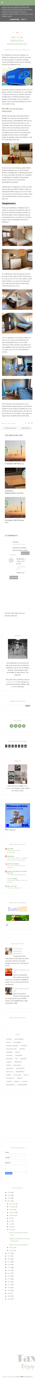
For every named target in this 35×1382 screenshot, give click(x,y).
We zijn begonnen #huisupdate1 (12, 109)
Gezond (17, 1052)
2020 (9, 1259)
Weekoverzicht (10, 1084)
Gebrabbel (9, 1052)
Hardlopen (9, 1058)
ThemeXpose (29, 1377)
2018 (9, 1265)
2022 (9, 1253)
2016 (9, 1270)
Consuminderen (18, 1039)
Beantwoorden (25, 553)
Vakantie (16, 1081)
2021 (9, 1256)
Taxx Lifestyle (10, 1078)
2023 (9, 1201)
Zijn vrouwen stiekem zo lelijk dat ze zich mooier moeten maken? (17, 859)
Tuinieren (9, 1081)
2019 (9, 1262)
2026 (9, 1192)
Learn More (14, 19)
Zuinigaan (10, 856)
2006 (9, 1296)
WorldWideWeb (22, 1084)
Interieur (9, 1062)
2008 (9, 1293)
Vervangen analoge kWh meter (16, 874)
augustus (12, 1215)
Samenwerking (20, 1071)
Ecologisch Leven (11, 1049)
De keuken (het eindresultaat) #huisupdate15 (18, 951)
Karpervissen (18, 1062)
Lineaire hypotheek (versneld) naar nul (17, 872)
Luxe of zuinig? (12, 878)
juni (10, 1221)
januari (11, 1250)
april (10, 1227)
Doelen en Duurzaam (12, 1045)
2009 (9, 1290)
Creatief (8, 1042)
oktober (11, 1209)
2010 (9, 1287)
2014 (9, 1276)
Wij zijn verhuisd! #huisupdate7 (18, 1245)
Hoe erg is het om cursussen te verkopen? (16, 866)
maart (11, 1229)
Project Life (9, 1071)
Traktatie (19, 1078)
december (12, 1204)
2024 (9, 1198)
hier (12, 686)
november (12, 1207)
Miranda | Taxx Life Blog (13, 50)
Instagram (23, 1058)
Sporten (26, 1075)
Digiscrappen (17, 1042)
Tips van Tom (11, 886)
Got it (23, 19)
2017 (9, 1267)
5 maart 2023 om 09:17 (19, 544)
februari (11, 1247)
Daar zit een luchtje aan (14, 888)
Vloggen (24, 1081)
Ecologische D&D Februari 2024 (14, 521)
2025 (9, 1195)
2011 (9, 1285)
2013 (9, 1279)
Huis (17, 32)
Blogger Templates (7, 1377)
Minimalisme (9, 1068)
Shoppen (8, 1075)
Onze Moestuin (20, 1068)
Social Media (17, 1075)
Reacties (13, 555)
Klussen (12, 423)
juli (10, 1218)
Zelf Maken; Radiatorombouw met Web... (14, 492)
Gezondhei (9, 1055)
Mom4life (10, 848)
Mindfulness (17, 1065)
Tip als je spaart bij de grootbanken (13, 851)
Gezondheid (18, 1055)
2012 (9, 1282)
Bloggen (9, 1039)
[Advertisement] (17, 1116)
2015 (9, 1273)
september (12, 1212)
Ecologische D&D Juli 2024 (14, 464)
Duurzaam (24, 1045)
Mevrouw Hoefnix (13, 864)
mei (10, 1224)
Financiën (22, 1049)
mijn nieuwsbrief (12, 682)
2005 (9, 1299)
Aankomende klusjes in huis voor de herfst (17, 881)
